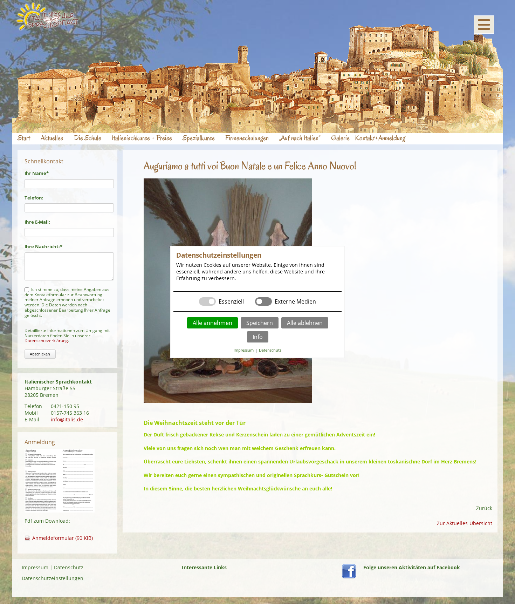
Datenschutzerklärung (46, 341)
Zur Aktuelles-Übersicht (464, 523)
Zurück (484, 508)
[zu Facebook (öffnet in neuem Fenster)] (349, 576)
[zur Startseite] (48, 29)
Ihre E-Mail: (37, 222)
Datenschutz (68, 567)
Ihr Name (37, 173)
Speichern (259, 323)
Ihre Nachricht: (43, 246)
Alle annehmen (212, 323)
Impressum (35, 567)
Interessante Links (204, 567)
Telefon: (34, 198)
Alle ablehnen (305, 323)
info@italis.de (67, 419)
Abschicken (40, 354)
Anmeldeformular (62, 538)
